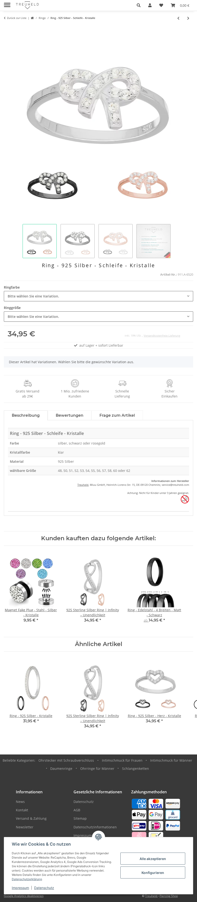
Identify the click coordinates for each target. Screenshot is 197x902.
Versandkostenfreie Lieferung (162, 335)
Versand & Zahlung (31, 818)
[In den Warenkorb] (8, 28)
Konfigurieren (153, 873)
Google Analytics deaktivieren (23, 896)
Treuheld (82, 485)
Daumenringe (61, 768)
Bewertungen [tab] (69, 415)
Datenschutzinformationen (95, 827)
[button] (138, 5)
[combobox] (98, 296)
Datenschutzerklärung (27, 879)
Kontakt (22, 810)
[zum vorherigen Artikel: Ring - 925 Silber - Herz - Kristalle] (178, 18)
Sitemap (80, 818)
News (20, 801)
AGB (77, 810)
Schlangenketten (135, 768)
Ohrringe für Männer (97, 768)
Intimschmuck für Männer (171, 760)
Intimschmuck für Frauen (122, 760)
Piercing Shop (169, 896)
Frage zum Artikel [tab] (117, 415)
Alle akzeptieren (153, 859)
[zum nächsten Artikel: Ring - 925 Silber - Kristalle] (188, 18)
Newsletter (24, 827)
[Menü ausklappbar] (7, 3)
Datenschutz (44, 888)
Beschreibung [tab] (26, 415)
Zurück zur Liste (16, 18)
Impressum (20, 888)
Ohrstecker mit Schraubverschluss (66, 760)
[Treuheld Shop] (32, 18)
